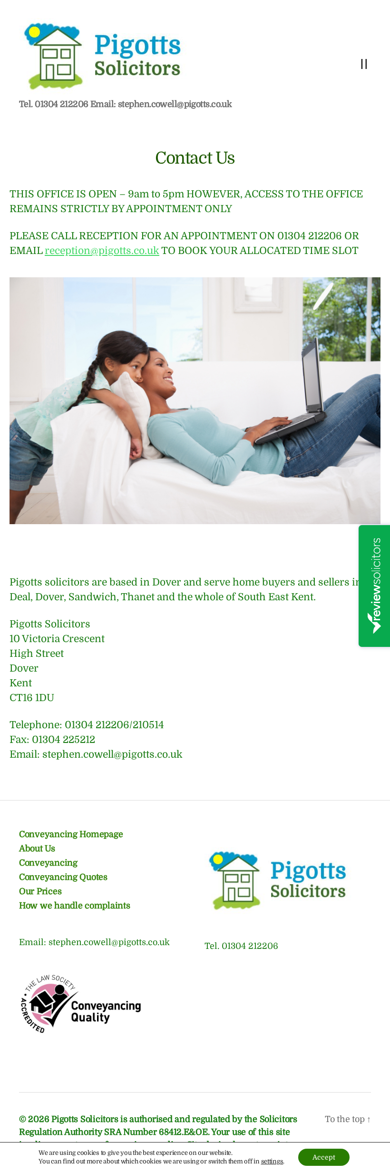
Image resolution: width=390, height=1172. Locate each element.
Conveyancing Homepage (71, 834)
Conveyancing (48, 863)
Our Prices (40, 891)
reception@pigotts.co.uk (102, 250)
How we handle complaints (74, 905)
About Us (37, 848)
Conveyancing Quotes (63, 877)
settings (272, 1161)
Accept (323, 1157)
